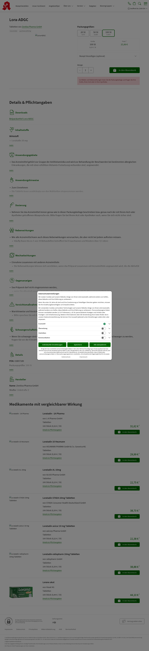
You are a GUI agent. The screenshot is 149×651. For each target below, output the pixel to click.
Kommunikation (44, 338)
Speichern (78, 344)
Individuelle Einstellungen (52, 344)
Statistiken (42, 333)
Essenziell (41, 324)
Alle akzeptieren (100, 344)
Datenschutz (66, 357)
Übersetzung (42, 328)
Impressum (83, 357)
